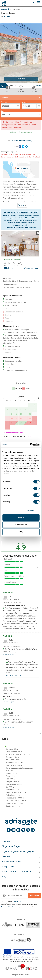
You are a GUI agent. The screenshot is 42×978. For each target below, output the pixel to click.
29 (30, 423)
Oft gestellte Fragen (11, 846)
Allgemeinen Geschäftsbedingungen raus (21, 227)
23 (34, 418)
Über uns (6, 841)
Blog (4, 876)
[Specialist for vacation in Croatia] (21, 821)
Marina (7, 17)
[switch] (36, 488)
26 (16, 423)
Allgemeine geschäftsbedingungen (18, 851)
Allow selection (21, 524)
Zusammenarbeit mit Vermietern (17, 871)
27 (21, 423)
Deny (21, 532)
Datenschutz (7, 856)
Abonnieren (34, 896)
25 (12, 423)
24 (7, 423)
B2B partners (8, 866)
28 (25, 423)
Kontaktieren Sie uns (11, 861)
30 (34, 423)
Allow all (21, 517)
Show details (30, 511)
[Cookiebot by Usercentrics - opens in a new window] (30, 444)
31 (7, 427)
